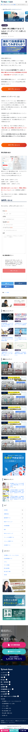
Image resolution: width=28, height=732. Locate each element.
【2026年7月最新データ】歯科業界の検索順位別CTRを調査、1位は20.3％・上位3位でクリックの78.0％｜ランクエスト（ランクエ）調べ (17, 499)
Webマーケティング (13, 521)
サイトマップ (11, 722)
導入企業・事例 (4, 362)
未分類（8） (5, 715)
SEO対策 (13, 510)
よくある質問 (4, 694)
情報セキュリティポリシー (20, 720)
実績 (2, 677)
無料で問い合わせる (14, 89)
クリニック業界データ (13, 541)
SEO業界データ (13, 545)
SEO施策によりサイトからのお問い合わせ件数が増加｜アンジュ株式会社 (17, 485)
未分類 (5, 377)
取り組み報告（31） (7, 710)
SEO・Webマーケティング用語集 (8, 696)
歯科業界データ (13, 517)
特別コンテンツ (4, 684)
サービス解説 (4, 25)
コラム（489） (5, 706)
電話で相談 (24, 730)
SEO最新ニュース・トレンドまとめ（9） (11, 701)
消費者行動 (13, 514)
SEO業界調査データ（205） (8, 703)
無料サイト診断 (14, 730)
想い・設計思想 (4, 682)
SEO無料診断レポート (6, 689)
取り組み (3, 679)
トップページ (4, 672)
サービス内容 (4, 675)
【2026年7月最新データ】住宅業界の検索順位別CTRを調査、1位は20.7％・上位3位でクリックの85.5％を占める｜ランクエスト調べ (17, 492)
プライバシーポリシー (9, 720)
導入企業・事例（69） (7, 713)
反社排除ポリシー (4, 722)
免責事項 (2, 720)
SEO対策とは (4, 691)
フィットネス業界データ (13, 537)
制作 (13, 529)
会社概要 (3, 686)
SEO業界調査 (13, 525)
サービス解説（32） (7, 708)
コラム (5, 392)
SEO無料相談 (5, 730)
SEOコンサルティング (13, 533)
